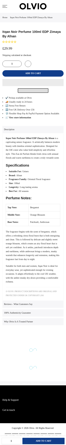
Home (5, 17)
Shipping (6, 55)
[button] (9, 42)
